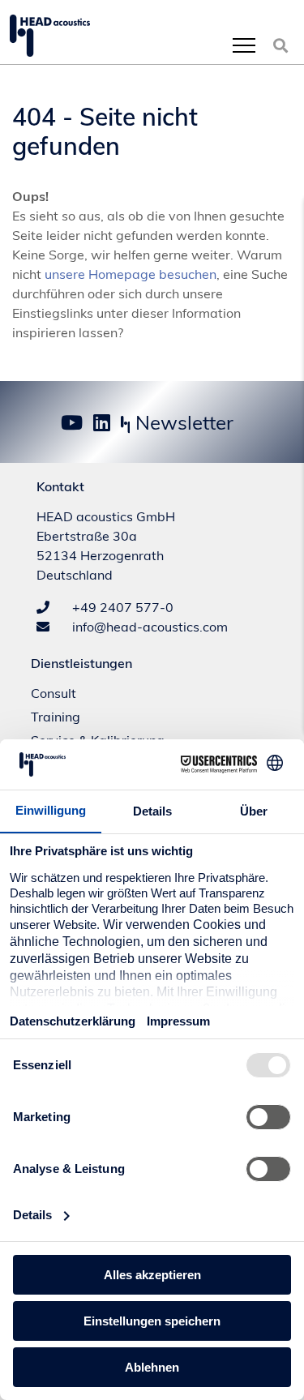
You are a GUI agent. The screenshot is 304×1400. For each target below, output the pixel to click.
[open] (244, 45)
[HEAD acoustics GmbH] (50, 36)
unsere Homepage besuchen (130, 274)
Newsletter (182, 422)
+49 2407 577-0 (121, 607)
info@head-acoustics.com (148, 627)
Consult (53, 693)
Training (55, 717)
